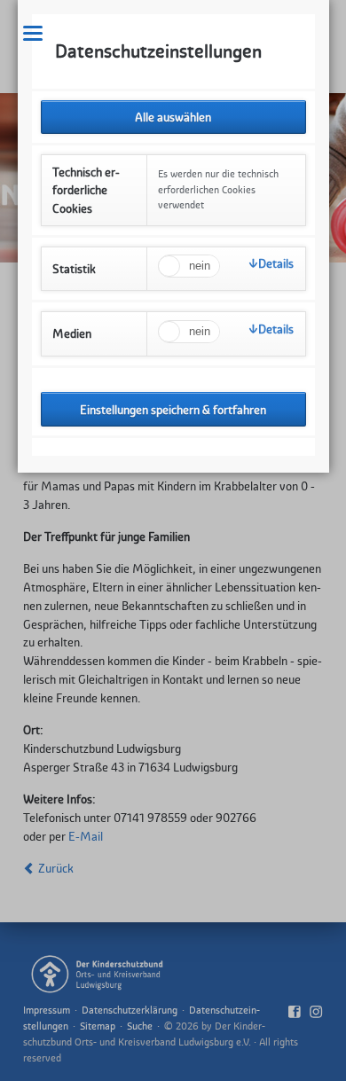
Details (276, 263)
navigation (32, 33)
